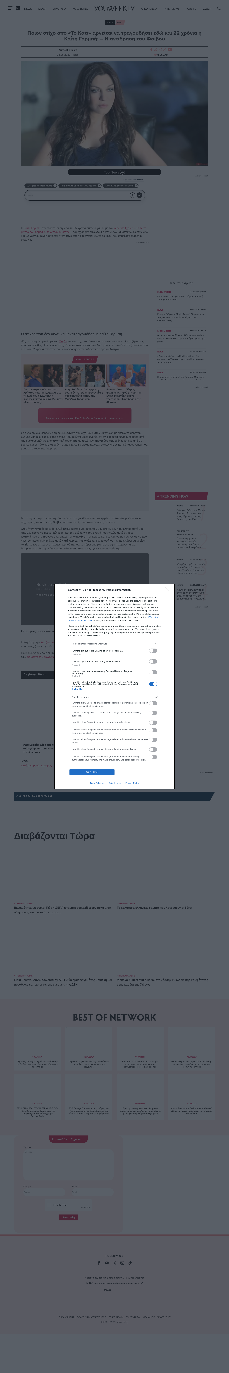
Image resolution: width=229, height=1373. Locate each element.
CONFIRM (92, 772)
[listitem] (114, 643)
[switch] (153, 651)
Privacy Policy (132, 783)
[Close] (168, 590)
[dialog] (114, 686)
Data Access (114, 783)
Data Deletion (97, 783)
